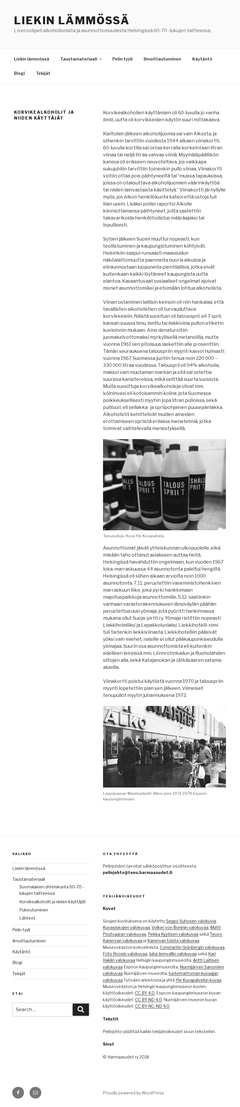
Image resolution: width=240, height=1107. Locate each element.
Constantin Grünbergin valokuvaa (192, 947)
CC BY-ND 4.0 (148, 999)
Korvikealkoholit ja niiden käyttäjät (52, 901)
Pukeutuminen (33, 909)
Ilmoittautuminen (162, 58)
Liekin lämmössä (72, 20)
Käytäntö (202, 58)
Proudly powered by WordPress (133, 1092)
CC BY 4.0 (145, 992)
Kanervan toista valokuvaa (173, 940)
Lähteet (27, 918)
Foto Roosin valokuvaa (125, 953)
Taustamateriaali (78, 58)
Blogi (19, 73)
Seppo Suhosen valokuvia (191, 920)
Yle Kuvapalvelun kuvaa (198, 980)
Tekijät (43, 73)
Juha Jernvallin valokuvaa (173, 953)
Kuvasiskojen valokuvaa (126, 927)
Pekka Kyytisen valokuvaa (173, 934)
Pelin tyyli (122, 58)
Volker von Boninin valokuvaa (180, 927)
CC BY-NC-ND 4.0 (152, 1006)
